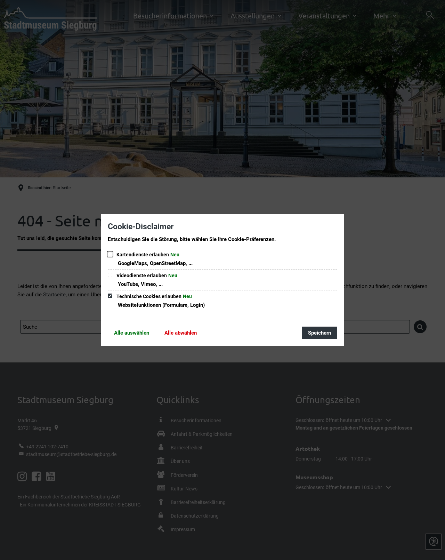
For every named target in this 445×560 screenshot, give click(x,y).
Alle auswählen (131, 333)
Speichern (319, 333)
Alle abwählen (180, 333)
